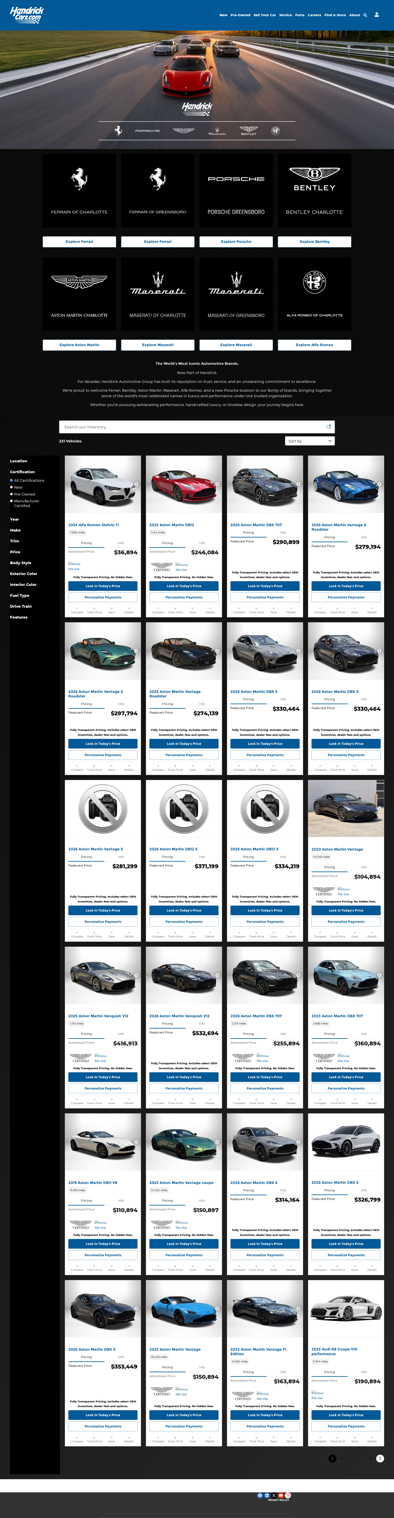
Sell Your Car (265, 15)
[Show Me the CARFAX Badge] (345, 892)
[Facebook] (260, 1495)
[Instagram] (288, 1495)
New (223, 15)
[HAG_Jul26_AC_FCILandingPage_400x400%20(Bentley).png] (314, 190)
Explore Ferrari (79, 241)
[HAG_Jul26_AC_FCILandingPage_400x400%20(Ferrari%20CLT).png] (79, 190)
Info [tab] (121, 543)
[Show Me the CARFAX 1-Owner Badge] (76, 566)
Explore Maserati (158, 345)
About (354, 15)
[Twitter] (274, 1495)
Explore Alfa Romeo (314, 345)
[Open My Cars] (376, 15)
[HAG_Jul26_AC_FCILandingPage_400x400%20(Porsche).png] (236, 190)
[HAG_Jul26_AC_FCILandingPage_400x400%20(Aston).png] (79, 294)
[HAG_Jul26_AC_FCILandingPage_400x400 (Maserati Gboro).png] (236, 294)
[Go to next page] (380, 1459)
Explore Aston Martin (79, 345)
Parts (300, 15)
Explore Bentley (315, 241)
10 (370, 1459)
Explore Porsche (236, 241)
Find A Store (335, 15)
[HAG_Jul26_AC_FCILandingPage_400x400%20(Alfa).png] (314, 294)
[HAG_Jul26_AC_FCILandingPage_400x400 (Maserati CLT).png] (158, 294)
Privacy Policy (278, 1500)
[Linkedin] (267, 1495)
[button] (102, 532)
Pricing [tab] (86, 543)
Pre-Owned (240, 15)
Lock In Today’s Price (103, 586)
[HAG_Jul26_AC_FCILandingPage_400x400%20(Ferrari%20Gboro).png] (158, 190)
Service (285, 15)
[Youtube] (281, 1495)
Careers (314, 15)
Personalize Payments (103, 597)
